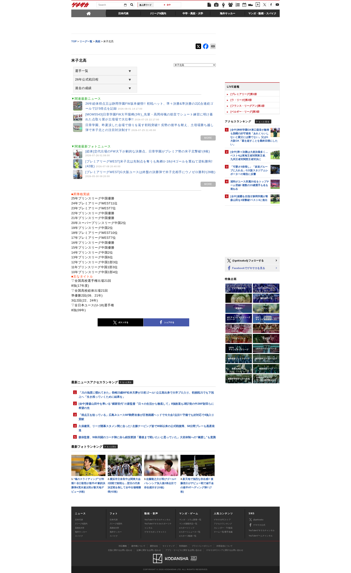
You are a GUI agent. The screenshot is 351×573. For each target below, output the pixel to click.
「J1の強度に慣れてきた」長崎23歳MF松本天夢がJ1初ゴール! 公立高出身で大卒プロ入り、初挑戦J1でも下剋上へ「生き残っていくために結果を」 (146, 394)
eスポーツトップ (186, 528)
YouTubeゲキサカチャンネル (157, 519)
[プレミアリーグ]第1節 (244, 94)
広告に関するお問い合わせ (120, 550)
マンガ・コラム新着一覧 (190, 519)
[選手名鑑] (230, 5)
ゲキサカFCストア (222, 519)
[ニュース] (209, 5)
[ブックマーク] (258, 5)
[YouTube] (277, 4)
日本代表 (79, 519)
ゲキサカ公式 (259, 525)
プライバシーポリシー (202, 546)
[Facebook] (271, 4)
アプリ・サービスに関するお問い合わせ (183, 550)
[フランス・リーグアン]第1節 (248, 105)
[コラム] (223, 5)
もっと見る (126, 382)
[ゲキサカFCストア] (250, 5)
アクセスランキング (223, 524)
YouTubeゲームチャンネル (261, 536)
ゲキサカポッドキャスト (155, 532)
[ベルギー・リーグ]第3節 (245, 111)
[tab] (88, 13)
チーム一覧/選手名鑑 (223, 532)
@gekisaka (258, 519)
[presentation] (88, 13)
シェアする (169, 322)
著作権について (138, 546)
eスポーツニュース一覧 (189, 532)
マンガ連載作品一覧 (188, 524)
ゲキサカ (80, 5)
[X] (264, 4)
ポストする (123, 322)
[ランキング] (237, 5)
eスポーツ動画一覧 (187, 536)
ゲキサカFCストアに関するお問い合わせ (224, 550)
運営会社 (154, 546)
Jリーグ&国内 (81, 524)
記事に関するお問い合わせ (149, 550)
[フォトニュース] (216, 5)
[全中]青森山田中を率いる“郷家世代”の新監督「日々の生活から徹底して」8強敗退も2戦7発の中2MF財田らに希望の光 (146, 405)
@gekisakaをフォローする (247, 260)
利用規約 (183, 546)
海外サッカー (81, 532)
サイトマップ (169, 546)
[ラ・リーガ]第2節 (241, 99)
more (208, 137)
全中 (169, 5)
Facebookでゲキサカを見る (248, 268)
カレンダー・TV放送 (223, 528)
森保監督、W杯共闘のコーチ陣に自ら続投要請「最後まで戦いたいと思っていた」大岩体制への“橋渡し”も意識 (147, 437)
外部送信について (224, 546)
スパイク (79, 536)
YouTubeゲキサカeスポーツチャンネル (157, 526)
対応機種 (123, 546)
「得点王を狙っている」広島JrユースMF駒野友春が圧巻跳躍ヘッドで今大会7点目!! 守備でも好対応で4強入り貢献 (146, 417)
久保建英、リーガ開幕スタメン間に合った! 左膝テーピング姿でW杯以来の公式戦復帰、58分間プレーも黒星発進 (147, 428)
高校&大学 (79, 528)
